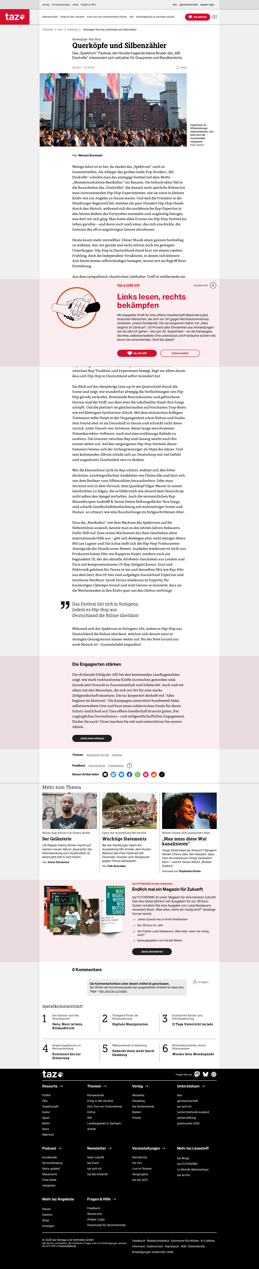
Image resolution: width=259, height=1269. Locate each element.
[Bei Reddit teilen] (154, 774)
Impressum (172, 1246)
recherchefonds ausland (193, 1112)
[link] (51, 17)
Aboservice (94, 1214)
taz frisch (93, 1163)
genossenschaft (187, 1101)
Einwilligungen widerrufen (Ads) (152, 1252)
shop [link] (75, 4)
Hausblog (138, 1101)
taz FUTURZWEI (187, 1164)
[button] (215, 17)
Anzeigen (48, 1226)
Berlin (46, 1123)
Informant (139, 1246)
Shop (45, 1220)
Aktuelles (138, 1095)
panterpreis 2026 (188, 1123)
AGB (184, 1246)
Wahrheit (48, 1135)
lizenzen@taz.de (67, 1245)
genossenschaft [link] (189, 4)
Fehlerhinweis (116, 765)
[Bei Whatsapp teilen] (137, 774)
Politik (46, 1095)
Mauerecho (49, 1174)
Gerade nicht (200, 285)
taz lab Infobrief (97, 1174)
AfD (89, 1118)
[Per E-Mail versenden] (105, 774)
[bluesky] (205, 1076)
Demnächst (139, 1157)
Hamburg (72, 29)
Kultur (46, 1112)
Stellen (136, 1112)
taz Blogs (183, 1158)
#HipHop (117, 755)
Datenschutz (155, 1246)
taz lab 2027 (140, 1180)
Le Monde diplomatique (193, 1169)
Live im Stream (142, 1168)
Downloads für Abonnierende (106, 1225)
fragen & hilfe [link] (88, 4)
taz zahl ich (184, 1106)
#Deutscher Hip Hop (98, 755)
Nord (60, 29)
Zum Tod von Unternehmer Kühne (104, 1109)
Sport (46, 1118)
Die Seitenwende (143, 1106)
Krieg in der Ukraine (100, 1101)
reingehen (49, 1185)
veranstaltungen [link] (61, 4)
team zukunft (95, 1157)
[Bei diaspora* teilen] (146, 774)
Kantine (47, 1215)
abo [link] (175, 4)
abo (179, 1095)
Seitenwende (196, 1246)
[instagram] (214, 1076)
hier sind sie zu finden (113, 991)
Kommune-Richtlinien (185, 1241)
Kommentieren (97, 765)
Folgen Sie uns (184, 1074)
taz (52, 1074)
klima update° (51, 1168)
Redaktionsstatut (158, 1241)
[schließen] (213, 285)
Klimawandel (95, 1095)
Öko (45, 1101)
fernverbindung (52, 1163)
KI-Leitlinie (208, 1241)
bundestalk (49, 1157)
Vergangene (140, 1174)
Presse (136, 1118)
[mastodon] (197, 1076)
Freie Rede (49, 1180)
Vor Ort (137, 1163)
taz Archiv (183, 1175)
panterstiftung (186, 1118)
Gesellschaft (50, 1106)
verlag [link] (45, 4)
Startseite (47, 29)
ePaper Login (96, 1219)
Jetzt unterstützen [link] (92, 738)
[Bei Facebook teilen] (129, 774)
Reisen (46, 1209)
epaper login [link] (207, 4)
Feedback (93, 1208)
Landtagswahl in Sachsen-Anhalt (104, 1126)
